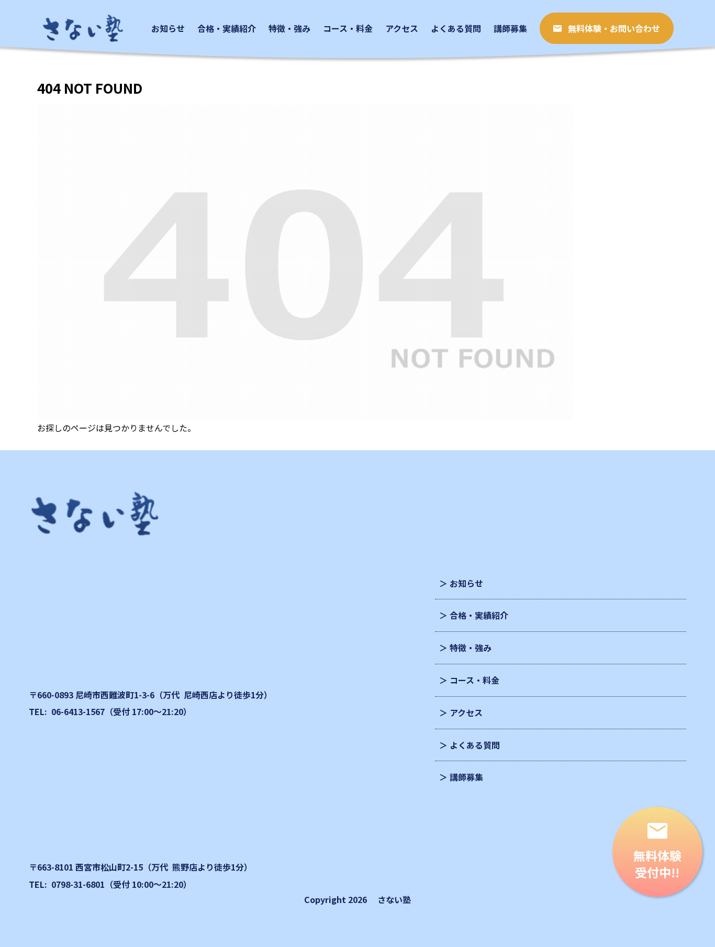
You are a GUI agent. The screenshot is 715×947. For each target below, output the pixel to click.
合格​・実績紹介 (479, 615)
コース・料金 (474, 680)
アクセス (466, 712)
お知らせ (466, 583)
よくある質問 (475, 745)
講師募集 (466, 777)
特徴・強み (470, 647)
